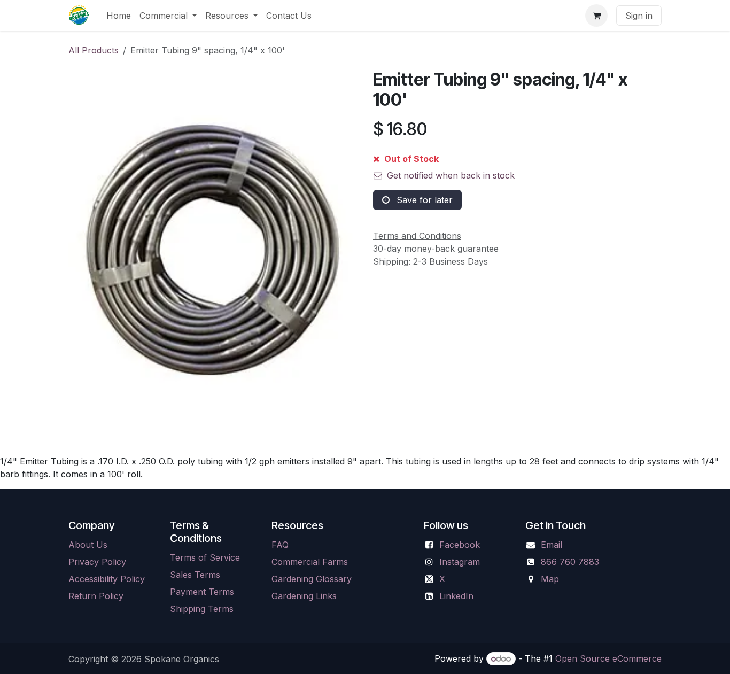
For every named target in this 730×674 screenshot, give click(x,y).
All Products (93, 50)
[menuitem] (118, 15)
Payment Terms (202, 591)
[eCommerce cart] (596, 15)
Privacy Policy (97, 561)
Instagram (459, 561)
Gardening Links (304, 596)
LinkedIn (456, 596)
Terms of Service (205, 557)
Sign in (639, 15)
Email (551, 544)
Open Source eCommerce (608, 658)
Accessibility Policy (106, 579)
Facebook (459, 544)
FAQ (280, 544)
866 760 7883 (570, 561)
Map (550, 579)
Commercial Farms (309, 561)
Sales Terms (195, 574)
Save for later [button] (423, 200)
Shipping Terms (202, 608)
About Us (87, 544)
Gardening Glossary (311, 579)
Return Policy (95, 596)
